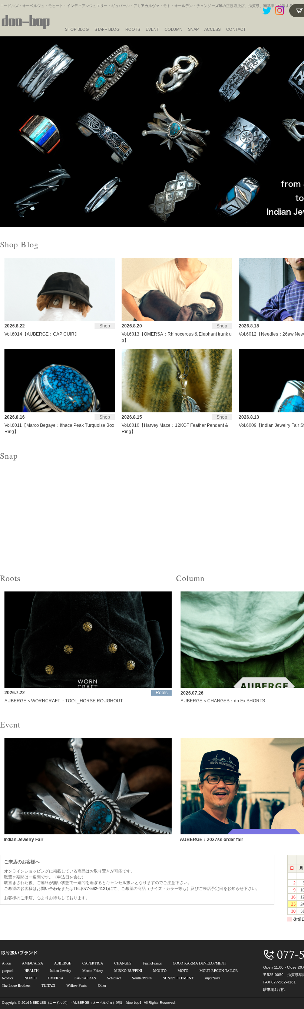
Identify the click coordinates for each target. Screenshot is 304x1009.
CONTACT (236, 29)
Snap (193, 29)
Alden (6, 963)
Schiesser (114, 977)
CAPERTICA (92, 963)
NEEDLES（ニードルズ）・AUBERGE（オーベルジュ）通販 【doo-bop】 (86, 1003)
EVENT (152, 29)
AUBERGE (62, 963)
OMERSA (55, 977)
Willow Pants (76, 985)
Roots (132, 29)
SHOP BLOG (77, 29)
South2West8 (142, 977)
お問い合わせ (49, 888)
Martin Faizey (92, 970)
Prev (10, 132)
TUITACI (48, 985)
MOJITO (159, 970)
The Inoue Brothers (16, 985)
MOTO (183, 970)
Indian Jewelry (60, 970)
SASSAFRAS (85, 977)
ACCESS (212, 29)
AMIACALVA (32, 963)
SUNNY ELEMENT (178, 977)
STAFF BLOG (107, 29)
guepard (7, 970)
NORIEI (30, 977)
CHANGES (123, 963)
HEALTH (31, 970)
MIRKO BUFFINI (128, 970)
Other (102, 985)
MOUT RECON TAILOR (218, 970)
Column (173, 29)
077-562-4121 (95, 888)
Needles (7, 977)
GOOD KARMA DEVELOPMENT (199, 963)
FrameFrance (152, 963)
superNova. (213, 977)
